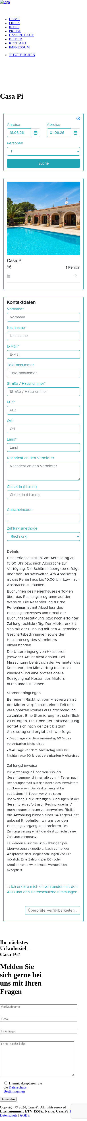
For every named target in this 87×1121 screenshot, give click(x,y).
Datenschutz (8, 1115)
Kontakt (18, 43)
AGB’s (25, 1115)
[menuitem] (48, 19)
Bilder (15, 39)
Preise (15, 31)
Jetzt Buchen (22, 55)
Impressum (19, 47)
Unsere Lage (21, 35)
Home (14, 19)
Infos (14, 27)
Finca (14, 23)
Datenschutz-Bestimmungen (15, 1089)
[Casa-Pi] (43, 6)
